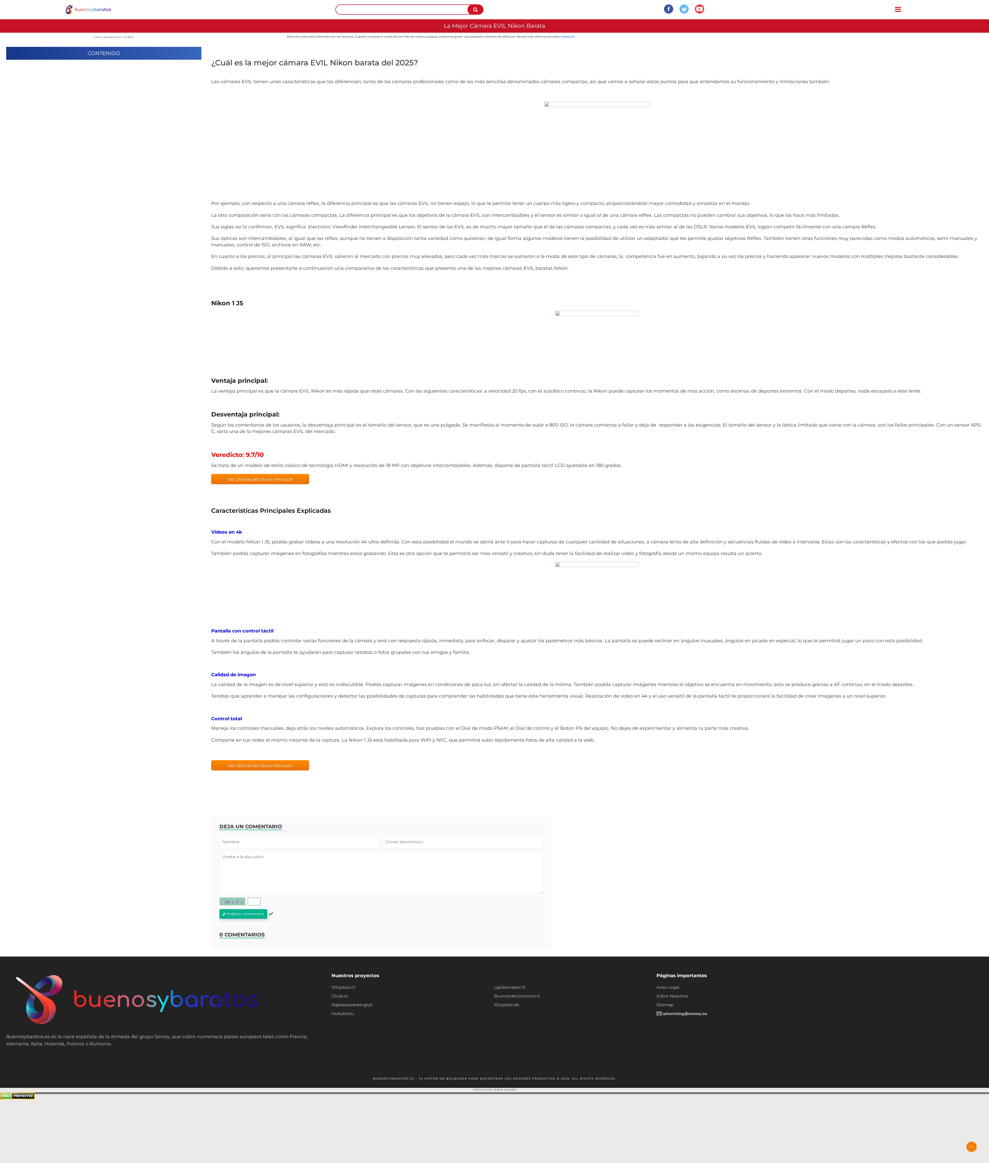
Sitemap (665, 1004)
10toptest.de (506, 1004)
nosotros (568, 36)
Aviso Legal (668, 987)
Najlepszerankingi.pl (351, 1004)
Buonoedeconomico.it (517, 996)
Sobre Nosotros (672, 996)
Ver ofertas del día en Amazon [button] (260, 479)
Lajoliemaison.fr (510, 987)
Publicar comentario (245, 914)
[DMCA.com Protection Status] (17, 1098)
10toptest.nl (343, 987)
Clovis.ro (339, 996)
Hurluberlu (342, 1013)
